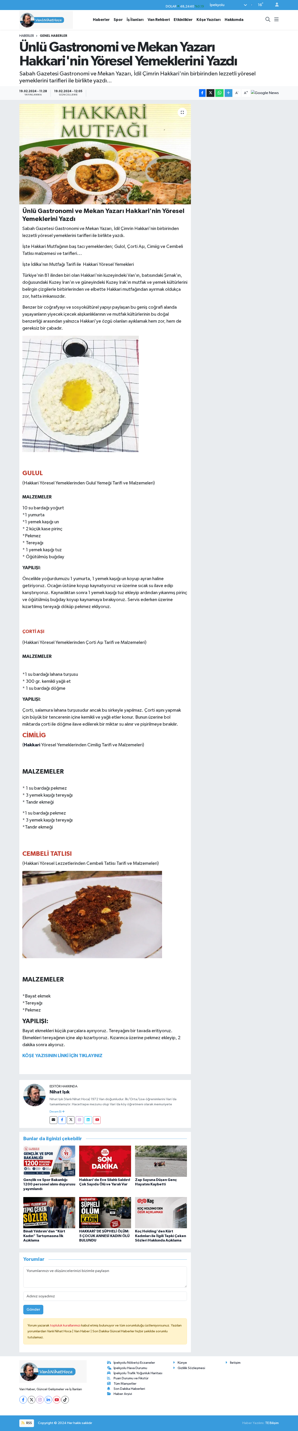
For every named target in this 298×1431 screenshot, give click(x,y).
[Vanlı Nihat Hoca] (46, 20)
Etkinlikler (183, 20)
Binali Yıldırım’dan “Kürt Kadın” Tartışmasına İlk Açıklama (44, 1235)
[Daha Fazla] (228, 93)
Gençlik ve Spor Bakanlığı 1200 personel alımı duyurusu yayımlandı (49, 1184)
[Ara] (268, 20)
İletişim (235, 1362)
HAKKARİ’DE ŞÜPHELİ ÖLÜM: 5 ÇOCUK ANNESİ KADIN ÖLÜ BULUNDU (104, 1235)
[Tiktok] (65, 1400)
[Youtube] (97, 1120)
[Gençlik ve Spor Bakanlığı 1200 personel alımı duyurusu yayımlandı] (49, 1161)
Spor (118, 20)
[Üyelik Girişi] (275, 5)
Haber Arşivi (123, 1394)
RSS (29, 1423)
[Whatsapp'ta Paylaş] (219, 93)
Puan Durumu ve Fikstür (131, 1378)
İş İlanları (135, 20)
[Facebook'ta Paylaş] (202, 93)
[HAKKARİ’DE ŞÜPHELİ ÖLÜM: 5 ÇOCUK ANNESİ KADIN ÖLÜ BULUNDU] (105, 1212)
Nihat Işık (60, 1092)
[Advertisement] (237, 136)
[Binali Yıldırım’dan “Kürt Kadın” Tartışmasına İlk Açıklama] (49, 1212)
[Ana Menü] (276, 20)
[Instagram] (79, 1120)
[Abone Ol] (265, 93)
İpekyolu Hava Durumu (130, 1368)
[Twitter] (70, 1120)
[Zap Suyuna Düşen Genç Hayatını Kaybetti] (161, 1161)
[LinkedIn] (48, 1400)
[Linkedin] (88, 1120)
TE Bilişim (272, 1423)
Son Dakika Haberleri (129, 1388)
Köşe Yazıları (208, 20)
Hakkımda (234, 20)
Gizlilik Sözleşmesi (191, 1368)
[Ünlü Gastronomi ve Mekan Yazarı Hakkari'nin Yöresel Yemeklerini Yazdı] (105, 154)
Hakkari (32, 745)
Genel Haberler (53, 35)
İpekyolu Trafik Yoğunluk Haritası (138, 1373)
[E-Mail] (53, 1120)
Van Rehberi (159, 20)
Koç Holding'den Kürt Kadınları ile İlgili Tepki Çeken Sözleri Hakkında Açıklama (160, 1235)
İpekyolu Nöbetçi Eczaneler (134, 1362)
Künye (182, 1362)
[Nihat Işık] (34, 1095)
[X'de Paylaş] (210, 93)
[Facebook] (62, 1120)
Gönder (33, 1310)
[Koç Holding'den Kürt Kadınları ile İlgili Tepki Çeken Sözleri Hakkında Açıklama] (161, 1212)
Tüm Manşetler (125, 1383)
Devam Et (56, 1111)
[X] (31, 1400)
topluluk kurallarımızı (65, 1325)
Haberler (101, 20)
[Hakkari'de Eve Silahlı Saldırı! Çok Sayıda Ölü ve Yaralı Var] (105, 1161)
